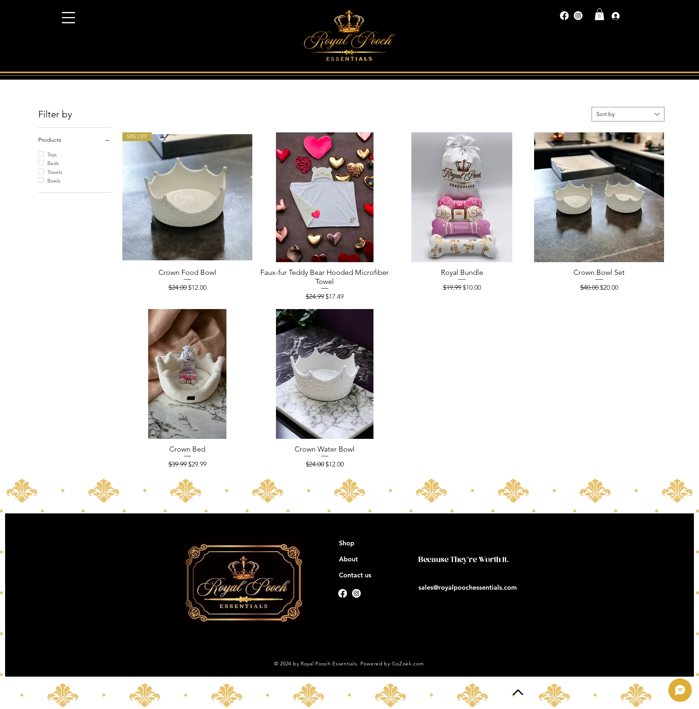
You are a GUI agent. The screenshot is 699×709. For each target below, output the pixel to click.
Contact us (355, 575)
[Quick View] (325, 197)
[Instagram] (578, 15)
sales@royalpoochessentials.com (467, 587)
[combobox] (628, 114)
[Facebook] (564, 15)
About (348, 559)
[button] (68, 17)
